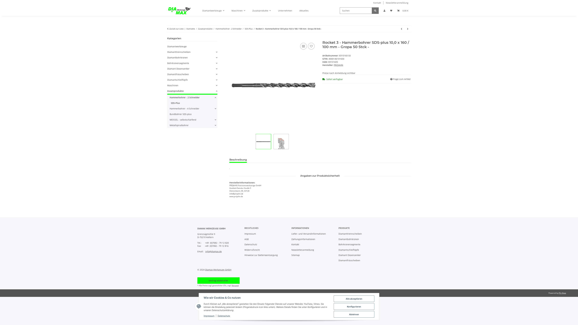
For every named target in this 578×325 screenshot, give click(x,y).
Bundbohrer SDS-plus (181, 114)
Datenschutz (224, 315)
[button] (384, 10)
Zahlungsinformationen (303, 239)
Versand (235, 285)
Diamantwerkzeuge (177, 46)
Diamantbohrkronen (177, 57)
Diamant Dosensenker (178, 68)
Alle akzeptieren (354, 298)
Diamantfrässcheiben (178, 74)
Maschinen (172, 85)
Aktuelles (304, 10)
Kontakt (377, 2)
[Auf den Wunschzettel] (311, 46)
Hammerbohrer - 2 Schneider (185, 97)
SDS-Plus (175, 103)
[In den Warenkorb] (231, 38)
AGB (246, 239)
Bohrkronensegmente (178, 63)
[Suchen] (375, 10)
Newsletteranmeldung (397, 2)
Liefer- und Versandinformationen (308, 233)
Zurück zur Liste (176, 28)
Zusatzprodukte (175, 91)
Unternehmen (285, 10)
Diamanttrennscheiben (179, 52)
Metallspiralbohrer (179, 125)
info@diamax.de (213, 251)
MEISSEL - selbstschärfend (183, 119)
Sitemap (295, 255)
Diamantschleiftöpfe (177, 79)
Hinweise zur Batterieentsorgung (261, 255)
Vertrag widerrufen (218, 280)
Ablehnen (354, 314)
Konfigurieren (354, 306)
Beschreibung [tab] (238, 159)
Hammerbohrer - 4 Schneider (184, 108)
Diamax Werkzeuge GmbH (218, 269)
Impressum (209, 315)
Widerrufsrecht (252, 249)
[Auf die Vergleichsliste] (303, 46)
